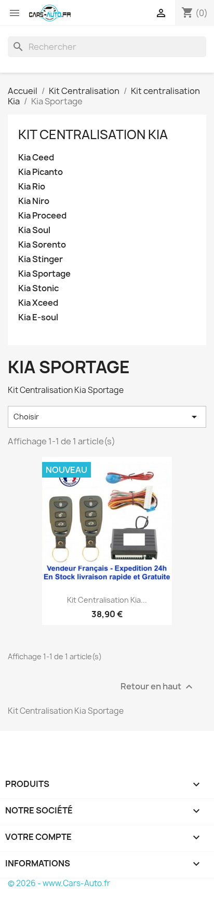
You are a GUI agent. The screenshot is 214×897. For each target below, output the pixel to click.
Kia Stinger (40, 259)
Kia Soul (34, 230)
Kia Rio (31, 186)
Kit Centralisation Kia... (107, 600)
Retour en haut (158, 686)
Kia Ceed (36, 157)
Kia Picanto (40, 172)
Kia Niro (33, 201)
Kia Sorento (42, 244)
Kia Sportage (44, 273)
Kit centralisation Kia (93, 134)
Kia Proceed (42, 215)
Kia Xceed (38, 302)
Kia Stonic (38, 288)
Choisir (107, 417)
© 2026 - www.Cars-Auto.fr (59, 883)
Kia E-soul (38, 317)
